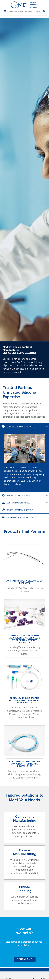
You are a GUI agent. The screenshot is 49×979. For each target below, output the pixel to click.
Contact (37, 11)
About (11, 11)
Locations (28, 11)
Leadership (19, 11)
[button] (5, 11)
